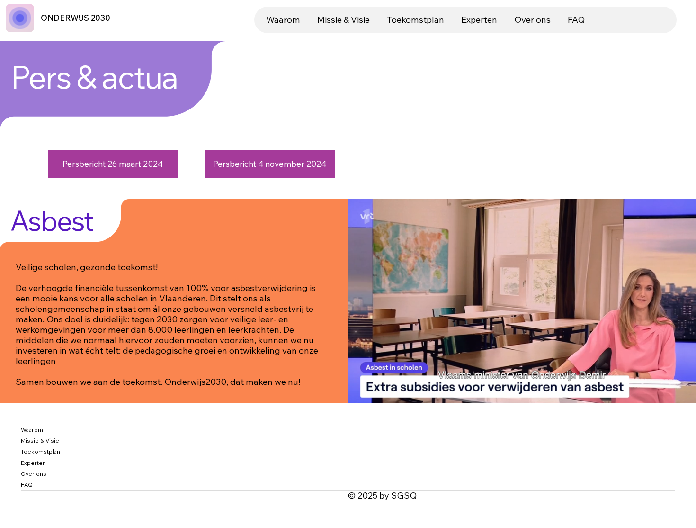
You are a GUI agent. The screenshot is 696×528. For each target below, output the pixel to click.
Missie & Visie (40, 440)
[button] (679, 392)
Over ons (33, 473)
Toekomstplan (40, 451)
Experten (33, 462)
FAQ (27, 484)
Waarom (32, 429)
